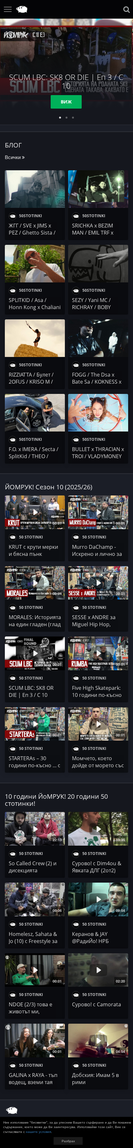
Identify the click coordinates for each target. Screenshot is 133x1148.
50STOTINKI (30, 215)
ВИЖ (66, 102)
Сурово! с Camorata (96, 1004)
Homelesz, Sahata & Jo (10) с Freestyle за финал (33, 941)
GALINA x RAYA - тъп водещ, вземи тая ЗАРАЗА (33, 1082)
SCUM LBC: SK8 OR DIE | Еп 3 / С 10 (31, 691)
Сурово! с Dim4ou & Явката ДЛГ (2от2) (96, 867)
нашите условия (38, 1131)
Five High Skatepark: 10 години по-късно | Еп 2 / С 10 (97, 695)
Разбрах (68, 1141)
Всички (13, 157)
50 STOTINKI (30, 537)
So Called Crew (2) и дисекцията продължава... (32, 870)
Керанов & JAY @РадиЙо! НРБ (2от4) (90, 941)
